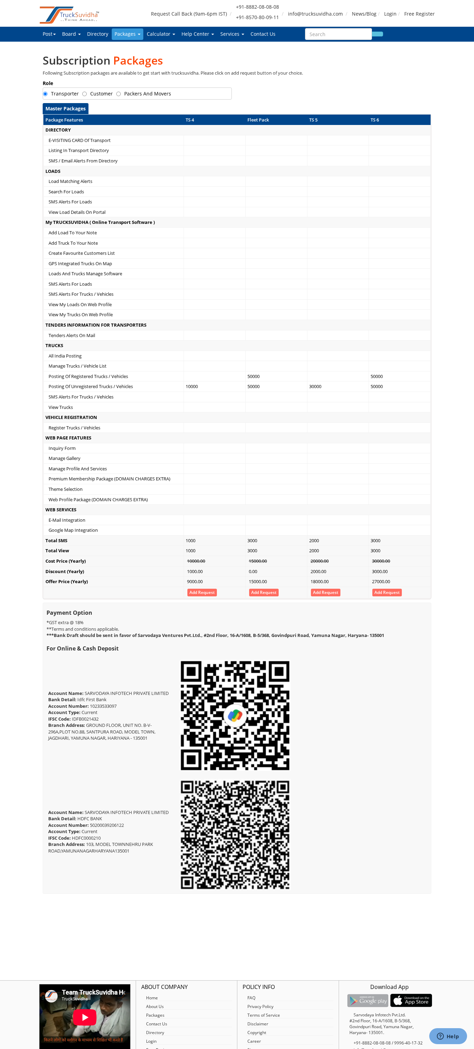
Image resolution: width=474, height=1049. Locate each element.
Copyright (256, 1032)
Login (390, 13)
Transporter (65, 93)
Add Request (202, 592)
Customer (101, 93)
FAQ (251, 998)
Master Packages (65, 108)
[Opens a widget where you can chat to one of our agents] (448, 1037)
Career (254, 1041)
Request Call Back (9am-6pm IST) (189, 13)
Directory (97, 34)
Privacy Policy (260, 1006)
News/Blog (364, 13)
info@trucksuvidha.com (315, 13)
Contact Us (263, 34)
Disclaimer (257, 1024)
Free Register (419, 13)
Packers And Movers (147, 93)
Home (152, 998)
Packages (126, 34)
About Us (155, 1006)
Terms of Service (263, 1015)
